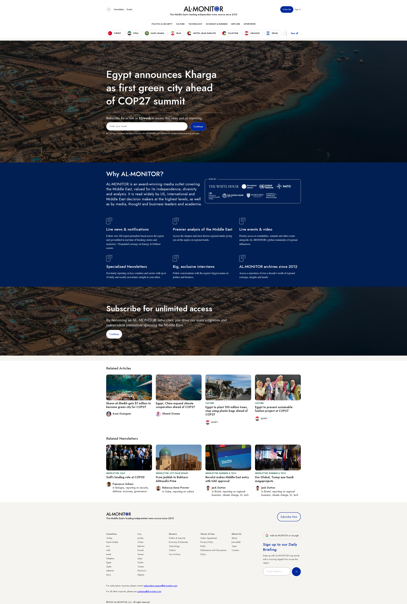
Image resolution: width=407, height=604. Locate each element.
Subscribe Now (289, 517)
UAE (108, 550)
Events (129, 9)
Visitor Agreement (208, 538)
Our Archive (174, 554)
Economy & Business (217, 24)
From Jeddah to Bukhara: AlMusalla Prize (172, 479)
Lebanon (110, 570)
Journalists (236, 542)
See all (294, 33)
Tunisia (141, 566)
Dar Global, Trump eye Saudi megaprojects (274, 479)
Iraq (139, 534)
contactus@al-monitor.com (149, 591)
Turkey (109, 538)
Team (234, 546)
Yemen (141, 554)
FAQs (202, 546)
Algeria (141, 574)
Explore (235, 24)
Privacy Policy (206, 542)
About (234, 538)
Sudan (140, 562)
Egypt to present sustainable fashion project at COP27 (274, 409)
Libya (140, 558)
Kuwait (141, 550)
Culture (180, 24)
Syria (108, 574)
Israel (108, 554)
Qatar (109, 566)
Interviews (249, 24)
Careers (235, 550)
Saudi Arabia (112, 542)
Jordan (141, 538)
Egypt (108, 562)
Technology (195, 24)
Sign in (298, 9)
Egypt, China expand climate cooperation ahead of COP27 (175, 405)
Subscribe (287, 9)
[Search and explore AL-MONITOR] (108, 9)
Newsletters (119, 9)
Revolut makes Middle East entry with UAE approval (227, 479)
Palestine (110, 558)
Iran (108, 546)
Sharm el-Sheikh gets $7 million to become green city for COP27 (128, 405)
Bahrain (141, 546)
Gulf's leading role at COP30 (125, 477)
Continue (114, 334)
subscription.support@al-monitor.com (160, 585)
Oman (140, 542)
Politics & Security (162, 24)
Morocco (142, 570)
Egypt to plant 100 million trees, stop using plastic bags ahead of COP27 (226, 411)
